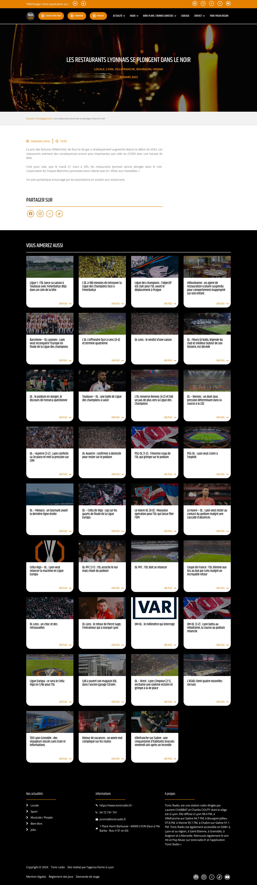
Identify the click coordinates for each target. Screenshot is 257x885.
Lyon (109, 69)
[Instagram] (40, 213)
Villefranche (125, 69)
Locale (99, 69)
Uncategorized (43, 118)
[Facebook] (30, 213)
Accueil (30, 118)
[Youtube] (227, 877)
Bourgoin (143, 69)
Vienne (158, 69)
